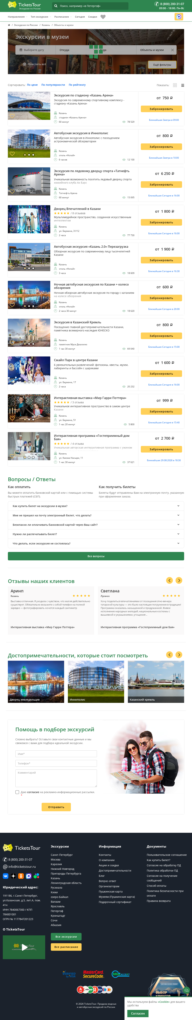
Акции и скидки (109, 865)
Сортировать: (17, 85)
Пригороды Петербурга (66, 873)
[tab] (96, 506)
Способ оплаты (156, 885)
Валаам (55, 901)
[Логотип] (24, 4)
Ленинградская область (66, 883)
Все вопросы (96, 556)
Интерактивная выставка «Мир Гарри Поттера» (43, 627)
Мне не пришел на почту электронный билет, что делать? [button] (52, 515)
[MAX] (29, 876)
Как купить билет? (158, 860)
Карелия (56, 864)
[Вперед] (179, 580)
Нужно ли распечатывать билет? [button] (35, 534)
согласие (33, 792)
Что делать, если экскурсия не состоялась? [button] (41, 543)
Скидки (92, 16)
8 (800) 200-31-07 (20, 859)
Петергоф (57, 911)
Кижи (54, 892)
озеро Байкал (59, 897)
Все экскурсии (66, 936)
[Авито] (36, 876)
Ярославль (57, 906)
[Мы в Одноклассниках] (21, 876)
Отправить (56, 807)
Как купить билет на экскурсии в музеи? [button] (40, 506)
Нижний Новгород (62, 869)
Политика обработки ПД (162, 870)
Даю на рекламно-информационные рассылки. (58, 793)
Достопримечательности (115, 870)
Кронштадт (58, 915)
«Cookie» (164, 1002)
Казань (55, 878)
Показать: (163, 85)
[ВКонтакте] (5, 876)
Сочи (54, 920)
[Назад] (169, 580)
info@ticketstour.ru (19, 866)
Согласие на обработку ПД (164, 865)
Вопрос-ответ (107, 881)
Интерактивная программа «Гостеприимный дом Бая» (138, 627)
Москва (55, 859)
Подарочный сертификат (115, 902)
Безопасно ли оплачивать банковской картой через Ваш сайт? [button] (55, 524)
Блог (102, 876)
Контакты (105, 855)
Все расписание (66, 947)
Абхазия (56, 925)
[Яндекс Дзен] (13, 876)
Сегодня (80, 16)
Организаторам (109, 886)
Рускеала (56, 887)
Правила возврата (159, 901)
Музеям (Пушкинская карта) (117, 896)
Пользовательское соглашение (167, 855)
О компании (107, 860)
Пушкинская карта (111, 891)
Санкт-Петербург (62, 855)
